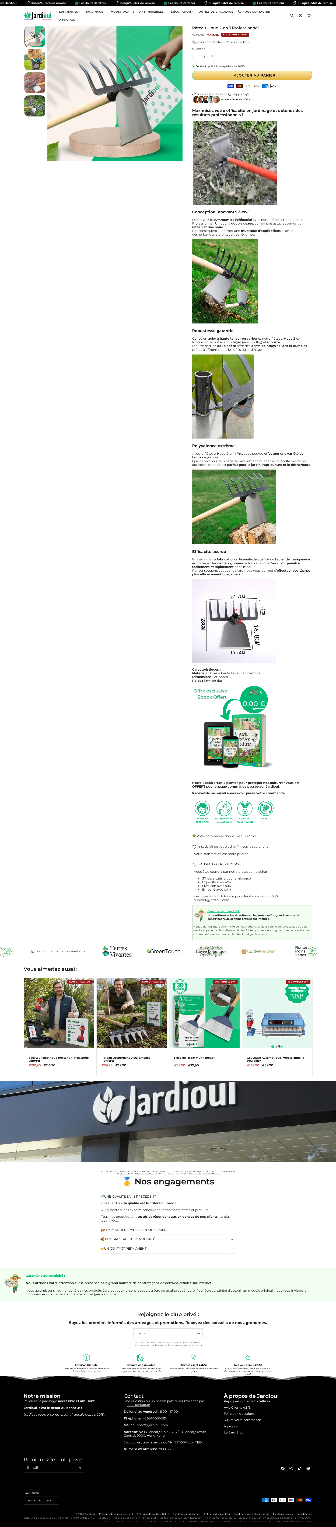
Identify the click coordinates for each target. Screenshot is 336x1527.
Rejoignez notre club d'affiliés (247, 1401)
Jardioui (90, 1514)
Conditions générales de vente (251, 1514)
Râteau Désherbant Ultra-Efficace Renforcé (125, 1059)
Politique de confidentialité (153, 1514)
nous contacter (138, 1404)
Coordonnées (304, 1514)
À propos (231, 1426)
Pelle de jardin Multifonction (194, 1057)
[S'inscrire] (198, 1333)
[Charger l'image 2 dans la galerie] (34, 59)
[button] (70, 12)
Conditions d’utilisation (186, 1514)
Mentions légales (283, 1514)
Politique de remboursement (116, 1514)
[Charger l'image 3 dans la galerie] (34, 82)
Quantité (198, 48)
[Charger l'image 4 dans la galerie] (34, 105)
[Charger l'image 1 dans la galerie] (34, 36)
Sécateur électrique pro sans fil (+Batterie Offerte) (59, 1059)
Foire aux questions (239, 1413)
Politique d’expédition (217, 1514)
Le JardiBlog (234, 1432)
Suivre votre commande (243, 1420)
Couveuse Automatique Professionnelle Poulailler (275, 1059)
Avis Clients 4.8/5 (237, 1407)
